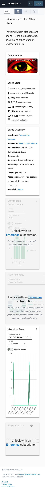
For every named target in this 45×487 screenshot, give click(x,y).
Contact (5, 482)
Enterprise (13, 235)
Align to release (20, 349)
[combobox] (19, 337)
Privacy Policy (7, 484)
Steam (20, 189)
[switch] (10, 349)
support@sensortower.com (29, 474)
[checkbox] (18, 11)
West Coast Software (27, 143)
